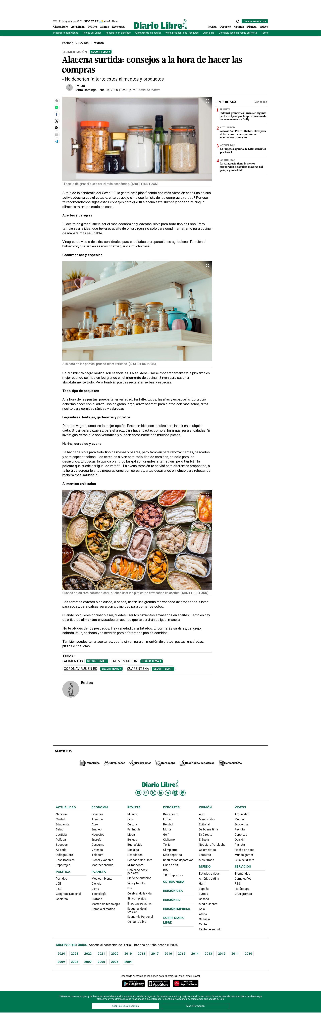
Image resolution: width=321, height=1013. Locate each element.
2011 (235, 953)
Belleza (132, 839)
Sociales (133, 850)
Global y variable (102, 860)
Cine (130, 819)
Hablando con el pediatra (137, 871)
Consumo (98, 844)
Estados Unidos (209, 873)
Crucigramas (243, 893)
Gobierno (62, 899)
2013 (208, 953)
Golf (166, 834)
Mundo (104, 27)
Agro (95, 824)
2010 (248, 953)
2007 (88, 962)
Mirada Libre (207, 819)
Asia (202, 909)
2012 (221, 953)
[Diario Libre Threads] (175, 793)
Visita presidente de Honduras (182, 32)
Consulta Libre (136, 921)
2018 (141, 953)
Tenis (167, 844)
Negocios (98, 834)
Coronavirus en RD (80, 668)
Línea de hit (170, 865)
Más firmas (206, 860)
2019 (128, 953)
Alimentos (73, 661)
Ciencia (96, 883)
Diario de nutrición (139, 878)
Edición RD (172, 900)
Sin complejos (136, 898)
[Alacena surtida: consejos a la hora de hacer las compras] (56, 107)
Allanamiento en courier (148, 32)
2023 (74, 953)
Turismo (97, 819)
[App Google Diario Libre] (133, 983)
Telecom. (98, 855)
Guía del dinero (244, 860)
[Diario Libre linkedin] (160, 793)
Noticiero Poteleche (212, 844)
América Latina (209, 878)
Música (132, 814)
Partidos (61, 878)
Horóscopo (242, 888)
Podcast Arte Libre (139, 860)
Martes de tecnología (106, 904)
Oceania (204, 919)
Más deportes (172, 855)
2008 (74, 962)
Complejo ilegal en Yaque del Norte (238, 32)
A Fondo (61, 850)
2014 (195, 953)
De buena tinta (208, 829)
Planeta (251, 27)
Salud (59, 829)
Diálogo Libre (64, 855)
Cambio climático (103, 909)
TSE (58, 888)
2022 (88, 953)
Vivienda (97, 850)
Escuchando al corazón (137, 910)
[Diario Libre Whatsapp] (183, 793)
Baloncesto (170, 814)
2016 (168, 953)
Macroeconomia (102, 865)
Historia (97, 899)
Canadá (204, 899)
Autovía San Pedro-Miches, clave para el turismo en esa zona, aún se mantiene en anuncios (243, 134)
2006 (101, 962)
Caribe (203, 924)
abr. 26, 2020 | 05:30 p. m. (117, 90)
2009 (61, 962)
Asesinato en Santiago (118, 32)
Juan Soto (209, 32)
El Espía (204, 839)
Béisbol (168, 824)
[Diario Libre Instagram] (146, 793)
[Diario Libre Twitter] (153, 793)
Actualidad (78, 27)
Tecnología (99, 893)
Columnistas (207, 850)
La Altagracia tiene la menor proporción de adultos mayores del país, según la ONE (241, 167)
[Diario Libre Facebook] (138, 793)
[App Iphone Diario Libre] (158, 983)
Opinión (239, 27)
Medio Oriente (208, 904)
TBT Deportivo (173, 875)
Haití (202, 883)
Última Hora (60, 27)
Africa (203, 914)
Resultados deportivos (178, 860)
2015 (181, 953)
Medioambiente (102, 878)
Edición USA (173, 891)
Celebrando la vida (139, 893)
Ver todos (261, 101)
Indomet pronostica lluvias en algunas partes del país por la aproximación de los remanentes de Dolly (243, 116)
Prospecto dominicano (65, 32)
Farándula (133, 829)
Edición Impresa (176, 909)
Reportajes (63, 865)
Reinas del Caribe (92, 32)
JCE (58, 883)
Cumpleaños (243, 878)
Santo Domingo (86, 90)
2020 (114, 953)
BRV (166, 870)
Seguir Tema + (100, 51)
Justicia (61, 834)
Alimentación (125, 661)
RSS (237, 883)
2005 (114, 962)
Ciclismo (169, 839)
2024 (61, 953)
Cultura (132, 824)
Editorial (204, 824)
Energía (96, 839)
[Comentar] (56, 128)
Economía (118, 27)
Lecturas (205, 855)
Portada (67, 43)
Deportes (225, 27)
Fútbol (167, 819)
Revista (212, 27)
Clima (95, 888)
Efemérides (242, 873)
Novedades (135, 855)
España (204, 888)
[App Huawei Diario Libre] (185, 983)
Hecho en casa (244, 850)
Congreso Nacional (68, 893)
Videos (264, 27)
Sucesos (62, 844)
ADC (201, 814)
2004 (128, 962)
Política (92, 27)
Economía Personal (140, 916)
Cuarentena (138, 668)
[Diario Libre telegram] (168, 793)
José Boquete (65, 860)
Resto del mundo (210, 929)
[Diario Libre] (160, 24)
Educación (63, 824)
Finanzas (97, 814)
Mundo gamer (244, 855)
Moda (131, 834)
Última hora (173, 882)
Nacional (61, 814)
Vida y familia (136, 883)
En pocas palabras (139, 903)
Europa (203, 893)
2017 (154, 953)
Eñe (129, 888)
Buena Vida (134, 844)
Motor (167, 829)
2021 (101, 953)
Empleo (96, 829)
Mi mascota (135, 865)
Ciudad (60, 819)
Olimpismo (170, 850)
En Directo (205, 834)
